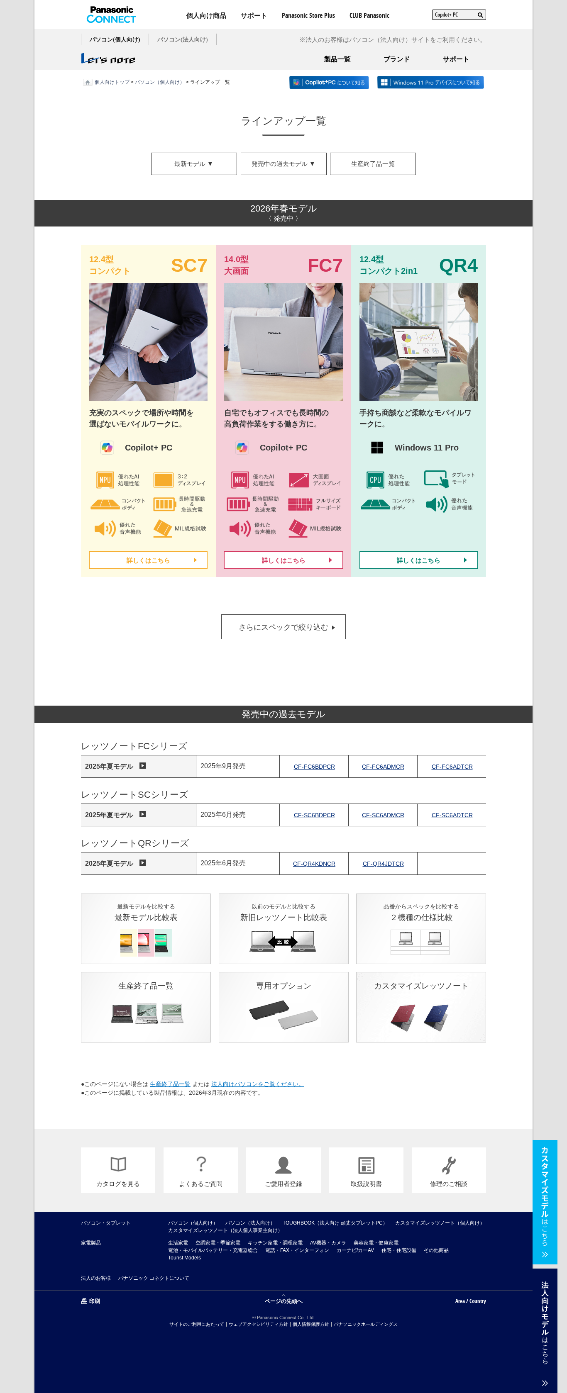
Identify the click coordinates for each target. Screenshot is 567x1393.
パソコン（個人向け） (160, 82)
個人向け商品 (206, 15)
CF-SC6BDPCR (314, 815)
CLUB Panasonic (369, 15)
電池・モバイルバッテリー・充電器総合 (213, 1250)
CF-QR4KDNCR (314, 863)
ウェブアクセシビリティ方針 (258, 1324)
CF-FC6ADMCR (383, 766)
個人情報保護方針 (311, 1324)
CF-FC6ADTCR (452, 766)
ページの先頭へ (284, 1300)
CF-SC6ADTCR (452, 815)
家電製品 (91, 1242)
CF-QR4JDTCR (383, 863)
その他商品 (436, 1250)
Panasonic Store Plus (308, 15)
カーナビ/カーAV (355, 1250)
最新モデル (193, 163)
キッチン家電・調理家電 (275, 1242)
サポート (254, 15)
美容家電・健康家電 (376, 1242)
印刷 (94, 1301)
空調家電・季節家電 (218, 1242)
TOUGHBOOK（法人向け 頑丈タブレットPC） (335, 1222)
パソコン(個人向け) (115, 39)
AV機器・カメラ (328, 1242)
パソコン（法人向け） (250, 1222)
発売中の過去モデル (283, 163)
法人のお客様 (96, 1278)
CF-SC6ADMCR (383, 815)
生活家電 (178, 1242)
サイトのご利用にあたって (196, 1324)
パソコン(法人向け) (182, 39)
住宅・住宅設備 (398, 1250)
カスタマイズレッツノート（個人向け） (440, 1222)
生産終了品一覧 (373, 163)
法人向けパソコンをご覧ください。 (257, 1084)
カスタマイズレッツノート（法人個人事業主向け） (225, 1230)
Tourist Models (184, 1257)
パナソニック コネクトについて (153, 1278)
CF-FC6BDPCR (314, 766)
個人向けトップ (112, 82)
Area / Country (470, 1301)
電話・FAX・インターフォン (297, 1250)
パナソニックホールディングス (366, 1324)
